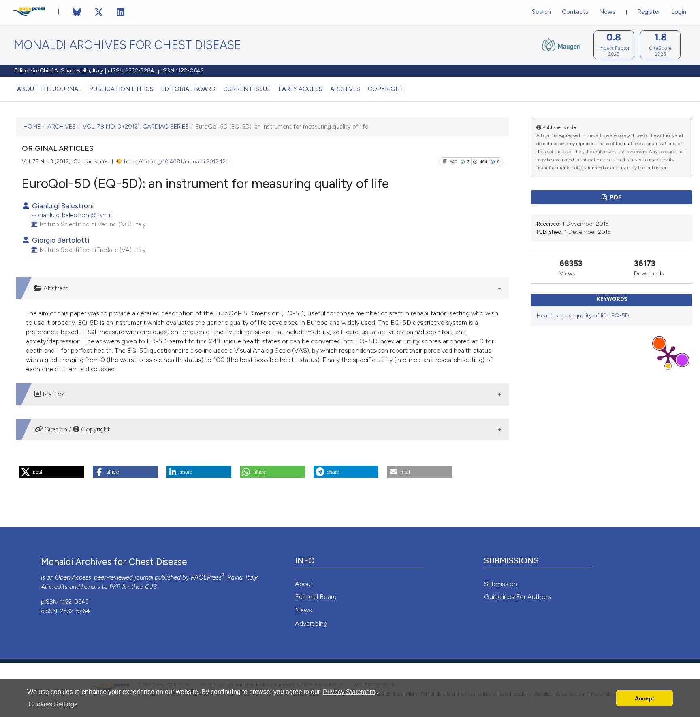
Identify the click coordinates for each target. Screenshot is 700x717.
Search (541, 11)
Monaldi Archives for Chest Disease (127, 45)
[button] (51, 472)
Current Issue (247, 89)
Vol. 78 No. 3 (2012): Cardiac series (136, 126)
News (607, 11)
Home (32, 126)
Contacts (575, 11)
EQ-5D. (620, 315)
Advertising (311, 623)
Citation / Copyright (76, 429)
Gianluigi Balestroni (62, 205)
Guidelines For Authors (517, 597)
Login (678, 11)
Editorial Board (188, 89)
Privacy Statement (349, 691)
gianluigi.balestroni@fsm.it (75, 215)
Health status (554, 315)
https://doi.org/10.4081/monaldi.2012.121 (176, 161)
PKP (114, 586)
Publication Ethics (121, 89)
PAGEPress (206, 577)
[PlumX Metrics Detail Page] (668, 355)
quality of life (591, 315)
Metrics (52, 394)
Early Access (300, 89)
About (304, 584)
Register (648, 11)
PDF (615, 197)
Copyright (386, 89)
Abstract (55, 288)
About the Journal (49, 89)
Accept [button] (644, 698)
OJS (151, 586)
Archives (345, 89)
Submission (500, 584)
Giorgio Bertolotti (59, 240)
